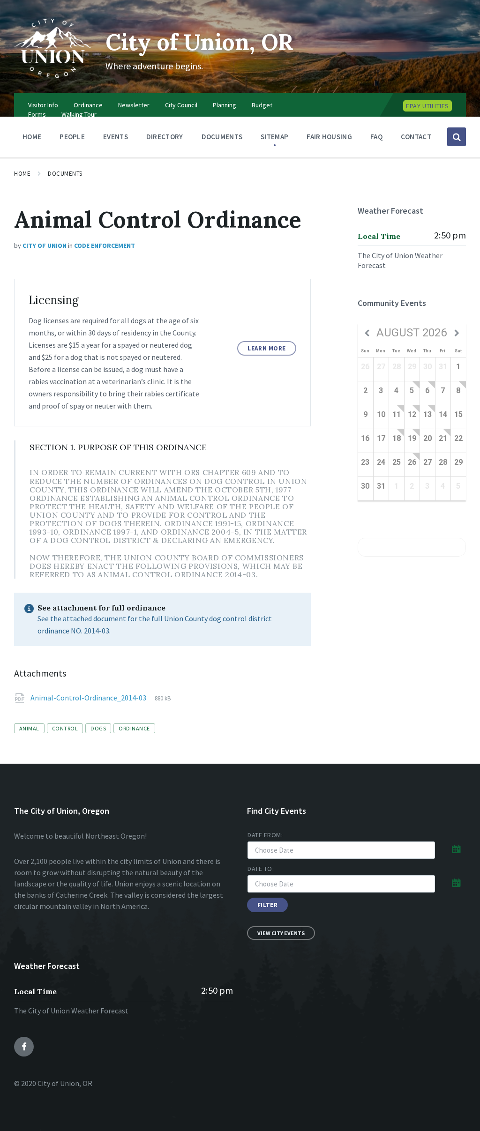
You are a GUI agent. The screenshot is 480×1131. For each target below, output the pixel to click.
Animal (29, 728)
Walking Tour (79, 114)
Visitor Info (43, 105)
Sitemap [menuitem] (274, 136)
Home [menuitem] (31, 136)
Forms (37, 114)
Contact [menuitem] (416, 136)
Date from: (265, 835)
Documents (65, 174)
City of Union (44, 245)
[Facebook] (24, 1047)
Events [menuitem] (115, 136)
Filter (267, 905)
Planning (224, 105)
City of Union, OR (199, 42)
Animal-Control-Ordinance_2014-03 (89, 697)
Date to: (261, 868)
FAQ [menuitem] (376, 136)
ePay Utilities (427, 106)
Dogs (98, 728)
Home (22, 174)
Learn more (266, 348)
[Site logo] (52, 75)
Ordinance (88, 105)
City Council (181, 105)
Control (65, 728)
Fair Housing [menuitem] (329, 136)
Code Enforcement (104, 245)
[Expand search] (456, 136)
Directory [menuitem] (164, 136)
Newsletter (134, 105)
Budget (262, 105)
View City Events (281, 933)
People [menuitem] (72, 136)
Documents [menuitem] (222, 136)
